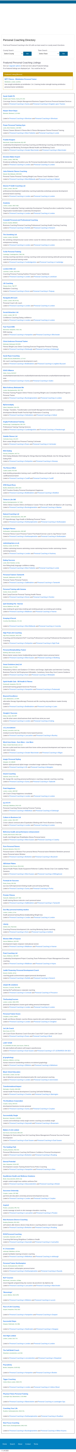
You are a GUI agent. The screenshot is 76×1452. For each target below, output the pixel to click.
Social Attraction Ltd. (11, 312)
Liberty (5, 924)
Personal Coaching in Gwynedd (20, 1123)
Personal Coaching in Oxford (47, 415)
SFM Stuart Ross (9, 485)
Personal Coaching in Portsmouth (48, 689)
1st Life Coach (8, 1028)
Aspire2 (6, 1205)
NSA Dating (7, 451)
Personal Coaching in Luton (47, 706)
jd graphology (8, 1057)
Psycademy (7, 1365)
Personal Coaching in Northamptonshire (23, 522)
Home (5, 1444)
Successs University (11, 1190)
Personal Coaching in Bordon (46, 1372)
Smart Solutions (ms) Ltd (12, 664)
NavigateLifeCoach (10, 298)
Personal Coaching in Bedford (48, 493)
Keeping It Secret (9, 618)
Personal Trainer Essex (11, 1014)
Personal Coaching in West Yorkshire (22, 133)
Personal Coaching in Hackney (45, 553)
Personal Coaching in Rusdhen (52, 1416)
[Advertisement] (38, 18)
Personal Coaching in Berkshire (20, 857)
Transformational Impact (12, 1086)
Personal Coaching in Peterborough (52, 429)
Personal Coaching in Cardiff (19, 478)
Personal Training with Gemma (14, 589)
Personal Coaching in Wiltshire (20, 1065)
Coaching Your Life (10, 1408)
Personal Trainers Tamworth (13, 575)
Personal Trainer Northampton (14, 1263)
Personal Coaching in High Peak (47, 643)
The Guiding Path (9, 1147)
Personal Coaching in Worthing (49, 658)
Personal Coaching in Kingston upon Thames (49, 104)
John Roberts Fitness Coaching (15, 171)
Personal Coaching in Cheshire (20, 1094)
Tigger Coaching (9, 1379)
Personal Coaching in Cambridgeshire (22, 262)
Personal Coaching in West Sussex (21, 658)
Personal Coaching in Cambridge (51, 262)
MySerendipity (8, 405)
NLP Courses (8, 1278)
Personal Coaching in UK (18, 767)
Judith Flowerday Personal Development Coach (21, 970)
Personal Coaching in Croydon (44, 1109)
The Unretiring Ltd (10, 234)
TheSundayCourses (10, 999)
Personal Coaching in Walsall (49, 179)
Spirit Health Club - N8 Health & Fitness (17, 681)
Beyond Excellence (10, 696)
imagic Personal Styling (12, 759)
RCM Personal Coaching (12, 1234)
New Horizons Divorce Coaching (15, 1220)
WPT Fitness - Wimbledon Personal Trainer (21, 79)
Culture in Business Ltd (12, 817)
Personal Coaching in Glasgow (47, 1329)
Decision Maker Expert (11, 157)
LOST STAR (7, 1043)
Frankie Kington (9, 140)
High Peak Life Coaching (12, 633)
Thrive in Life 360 (9, 499)
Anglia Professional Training (13, 422)
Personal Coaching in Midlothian (20, 811)
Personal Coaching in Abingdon (42, 767)
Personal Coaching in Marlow (51, 507)
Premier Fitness (9, 895)
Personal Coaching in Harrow (46, 611)
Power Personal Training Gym (14, 125)
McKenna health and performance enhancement (21, 832)
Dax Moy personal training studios (16, 910)
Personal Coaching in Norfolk (19, 228)
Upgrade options (15, 66)
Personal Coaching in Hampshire (21, 335)
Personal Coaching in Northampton (53, 522)
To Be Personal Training (12, 252)
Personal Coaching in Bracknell (46, 857)
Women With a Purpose (12, 939)
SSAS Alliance (8, 370)
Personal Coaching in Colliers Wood (46, 1387)
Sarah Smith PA (9, 96)
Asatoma (6, 203)
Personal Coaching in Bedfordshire (21, 364)
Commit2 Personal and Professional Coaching (20, 220)
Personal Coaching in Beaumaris (46, 1123)
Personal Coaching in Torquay (43, 291)
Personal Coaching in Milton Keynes (53, 1431)
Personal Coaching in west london (46, 1080)
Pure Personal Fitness (11, 846)
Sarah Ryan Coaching (11, 356)
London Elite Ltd (9, 269)
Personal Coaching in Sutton (43, 381)
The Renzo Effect (9, 468)
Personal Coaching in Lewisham (45, 277)
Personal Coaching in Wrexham (20, 118)
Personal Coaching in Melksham (46, 1065)
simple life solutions (10, 985)
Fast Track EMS (9, 327)
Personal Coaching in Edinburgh (20, 349)
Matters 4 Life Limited (11, 1130)
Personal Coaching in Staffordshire (21, 582)
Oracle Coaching (9, 774)
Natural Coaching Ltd (11, 514)
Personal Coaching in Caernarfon (47, 1242)
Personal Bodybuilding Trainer (14, 650)
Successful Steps (9, 1321)
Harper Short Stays (10, 111)
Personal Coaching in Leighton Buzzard (52, 364)
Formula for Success (11, 880)
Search (12, 1444)
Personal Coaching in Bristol (50, 1184)
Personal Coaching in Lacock (45, 1300)
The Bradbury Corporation (13, 1101)
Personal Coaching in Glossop (47, 461)
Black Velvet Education (11, 1072)
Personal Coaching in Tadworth (44, 781)
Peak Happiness (9, 788)
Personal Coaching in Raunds (51, 1271)
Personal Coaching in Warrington (46, 1094)
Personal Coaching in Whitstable (43, 675)
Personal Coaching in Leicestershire (22, 1358)
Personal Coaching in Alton (45, 1169)
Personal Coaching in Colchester (44, 444)
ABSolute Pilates (9, 863)
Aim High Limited (9, 1336)
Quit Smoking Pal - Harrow (13, 604)
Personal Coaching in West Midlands (22, 179)
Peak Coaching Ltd (10, 953)
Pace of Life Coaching (11, 1307)
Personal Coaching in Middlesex (20, 611)
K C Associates (9, 1249)
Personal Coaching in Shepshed (49, 1358)
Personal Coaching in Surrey (19, 104)
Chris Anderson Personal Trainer (15, 341)
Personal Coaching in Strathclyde (21, 1329)
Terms (36, 1444)
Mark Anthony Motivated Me (13, 387)
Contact (28, 1444)
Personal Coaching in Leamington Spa (51, 1402)
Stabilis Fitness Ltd (10, 436)
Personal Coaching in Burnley (46, 735)
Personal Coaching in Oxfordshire (21, 415)
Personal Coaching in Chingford (45, 1022)
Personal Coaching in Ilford (42, 1036)
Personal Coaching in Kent (18, 675)
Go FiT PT (6, 803)
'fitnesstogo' (7, 1292)
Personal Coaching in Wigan (52, 753)
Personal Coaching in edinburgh (47, 1256)
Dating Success (9, 560)
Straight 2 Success (10, 713)
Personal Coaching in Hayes (46, 963)
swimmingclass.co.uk (11, 543)
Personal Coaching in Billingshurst (50, 874)
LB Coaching (8, 283)
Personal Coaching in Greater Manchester (24, 150)
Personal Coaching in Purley (43, 888)
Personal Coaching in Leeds (49, 133)
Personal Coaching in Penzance (46, 992)
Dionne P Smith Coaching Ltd (14, 186)
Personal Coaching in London (19, 164)
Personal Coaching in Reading (46, 1155)
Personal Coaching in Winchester (48, 335)
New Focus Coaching (11, 1423)
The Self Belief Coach (11, 1350)
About (20, 1444)
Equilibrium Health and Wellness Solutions (19, 1176)
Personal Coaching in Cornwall (20, 992)
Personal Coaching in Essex (19, 444)
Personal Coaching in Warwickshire (21, 1402)
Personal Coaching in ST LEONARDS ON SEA (54, 1051)
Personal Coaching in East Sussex (21, 1051)
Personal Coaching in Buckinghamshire (23, 398)
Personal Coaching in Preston (46, 1213)
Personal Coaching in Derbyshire (21, 461)
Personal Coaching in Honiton (43, 597)
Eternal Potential (9, 1161)
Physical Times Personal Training (15, 1394)
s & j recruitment (9, 728)
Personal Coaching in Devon (19, 291)
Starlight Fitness (9, 528)
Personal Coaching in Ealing (44, 721)
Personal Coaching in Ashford (42, 932)
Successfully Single (10, 1115)
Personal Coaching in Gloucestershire (22, 1184)
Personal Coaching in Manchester (54, 150)
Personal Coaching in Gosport (46, 1314)
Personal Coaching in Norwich (44, 228)
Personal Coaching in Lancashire (21, 735)
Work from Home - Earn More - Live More (18, 742)
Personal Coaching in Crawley (48, 840)
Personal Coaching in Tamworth (48, 582)
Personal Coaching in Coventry (50, 626)
